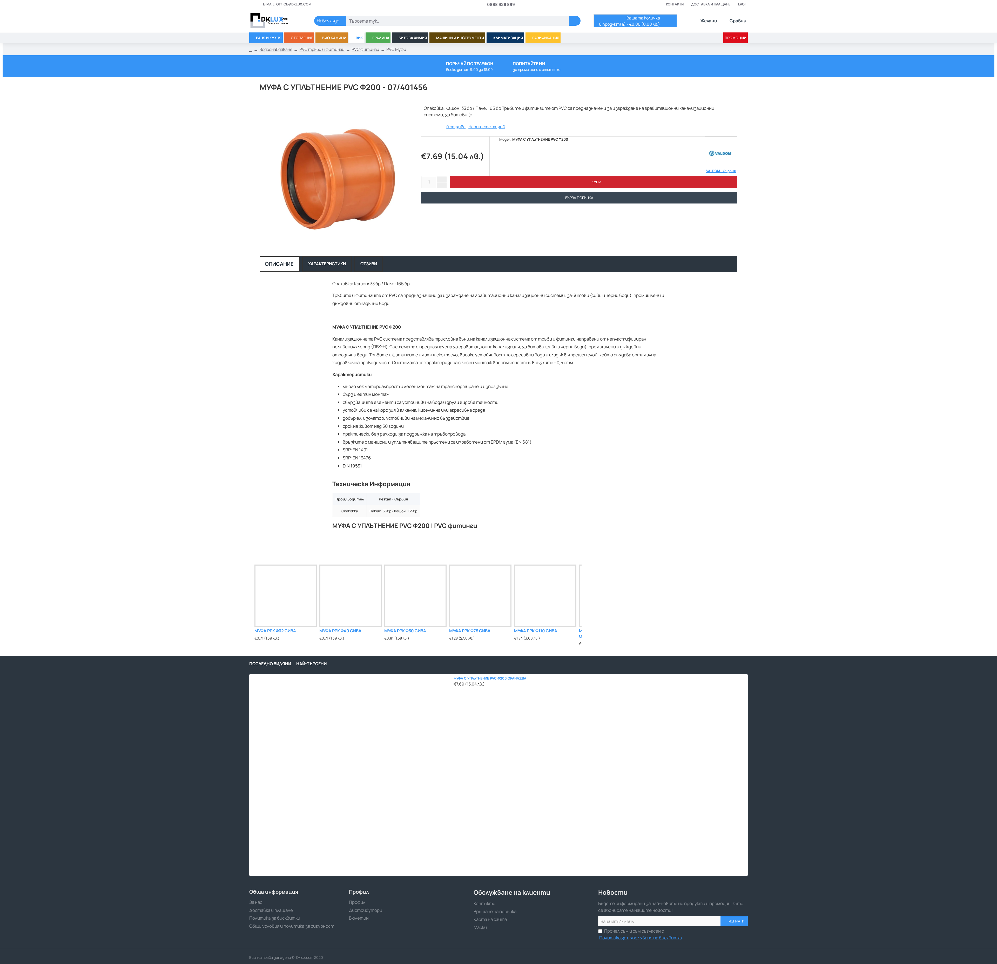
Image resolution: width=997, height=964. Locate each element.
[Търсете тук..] (575, 21)
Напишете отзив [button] (486, 127)
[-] (442, 185)
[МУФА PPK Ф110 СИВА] (545, 596)
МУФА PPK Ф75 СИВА (469, 631)
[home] (250, 49)
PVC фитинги (365, 49)
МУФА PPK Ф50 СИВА (405, 631)
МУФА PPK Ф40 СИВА (340, 631)
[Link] (275, 20)
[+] (442, 179)
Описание (279, 263)
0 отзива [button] (456, 127)
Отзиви (368, 264)
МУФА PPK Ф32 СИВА (275, 631)
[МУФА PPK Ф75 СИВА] (480, 596)
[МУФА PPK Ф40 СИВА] (350, 596)
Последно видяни (270, 664)
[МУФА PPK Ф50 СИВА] (415, 596)
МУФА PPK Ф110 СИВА (535, 631)
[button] (593, 182)
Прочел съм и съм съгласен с (640, 934)
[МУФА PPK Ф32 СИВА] (285, 596)
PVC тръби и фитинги (322, 49)
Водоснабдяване (275, 49)
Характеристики (327, 264)
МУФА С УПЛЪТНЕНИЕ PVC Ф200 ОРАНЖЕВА (490, 678)
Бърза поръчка (579, 197)
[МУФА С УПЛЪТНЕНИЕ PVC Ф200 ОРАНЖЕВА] (350, 775)
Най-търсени (311, 664)
